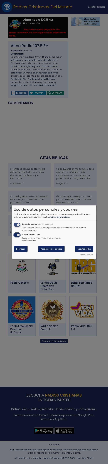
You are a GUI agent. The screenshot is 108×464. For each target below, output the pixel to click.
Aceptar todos (84, 249)
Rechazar (20, 249)
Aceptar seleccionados (51, 249)
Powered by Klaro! (86, 255)
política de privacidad (59, 217)
